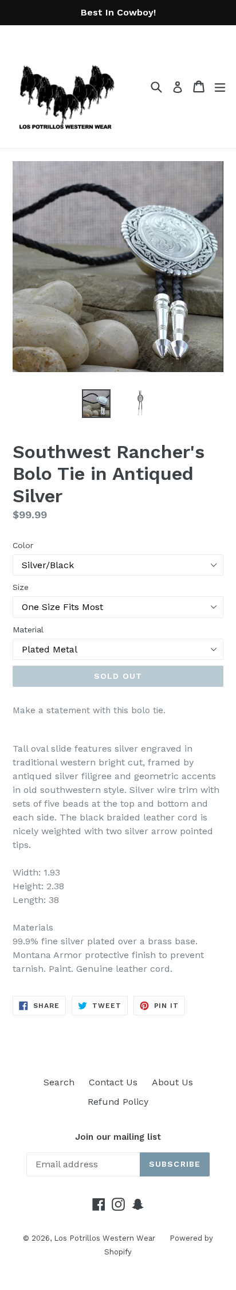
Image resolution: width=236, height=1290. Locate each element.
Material (28, 629)
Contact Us (113, 1082)
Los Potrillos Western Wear (104, 1238)
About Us (172, 1082)
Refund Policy (118, 1101)
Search (59, 1082)
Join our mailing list (118, 1137)
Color (23, 545)
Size (21, 587)
